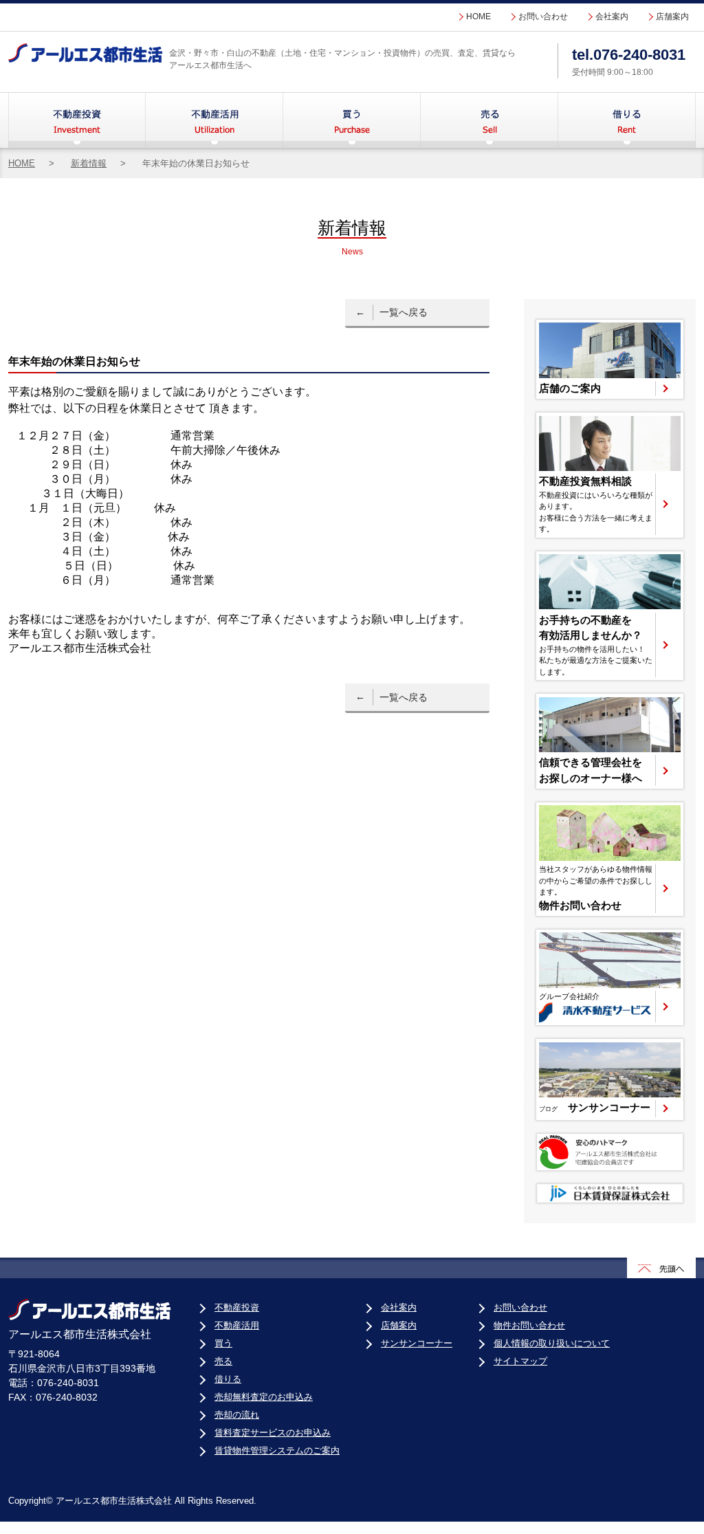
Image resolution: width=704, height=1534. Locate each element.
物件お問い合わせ (529, 1325)
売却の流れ (236, 1415)
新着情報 (89, 163)
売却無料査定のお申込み (263, 1397)
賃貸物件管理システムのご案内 (277, 1450)
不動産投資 (77, 120)
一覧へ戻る (404, 312)
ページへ (610, 359)
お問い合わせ (543, 16)
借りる (627, 120)
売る (489, 120)
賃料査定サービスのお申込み (272, 1432)
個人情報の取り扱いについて (552, 1343)
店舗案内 (672, 16)
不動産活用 (214, 120)
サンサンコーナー (416, 1343)
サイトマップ (520, 1361)
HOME (478, 16)
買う (352, 120)
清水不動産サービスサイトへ (610, 977)
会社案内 (611, 16)
